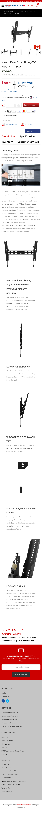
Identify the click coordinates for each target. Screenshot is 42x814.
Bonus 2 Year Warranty (10, 716)
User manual (28, 124)
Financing (5, 764)
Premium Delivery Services (12, 726)
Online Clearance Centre (11, 785)
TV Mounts (7, 14)
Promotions (6, 760)
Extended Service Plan (10, 713)
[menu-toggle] (3, 5)
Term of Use (6, 788)
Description (8, 136)
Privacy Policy (7, 791)
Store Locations (7, 741)
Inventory (7, 142)
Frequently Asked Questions (12, 771)
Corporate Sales (7, 778)
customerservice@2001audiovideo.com (18, 641)
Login (4, 693)
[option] (21, 34)
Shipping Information (10, 723)
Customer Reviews (28, 142)
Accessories (22, 11)
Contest (4, 754)
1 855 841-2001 (23, 638)
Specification (27, 136)
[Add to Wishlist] (3, 105)
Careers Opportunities (10, 774)
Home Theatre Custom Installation (14, 781)
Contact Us (6, 744)
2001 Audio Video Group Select (13, 751)
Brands (4, 747)
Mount (32, 11)
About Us (5, 737)
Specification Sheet (11, 124)
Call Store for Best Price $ (9, 91)
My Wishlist (6, 696)
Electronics (10, 11)
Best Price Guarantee (8, 90)
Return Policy (7, 767)
